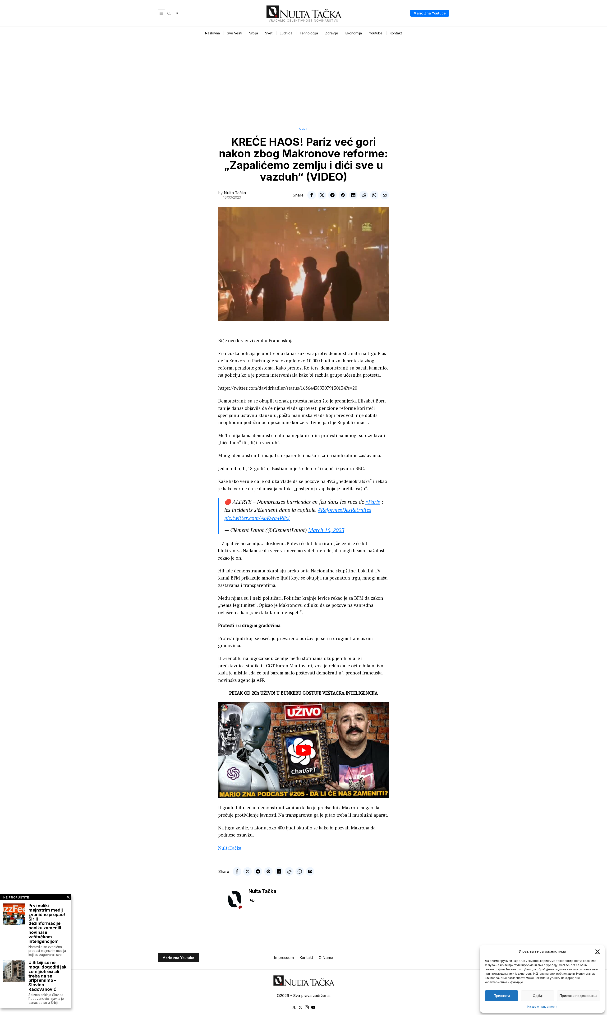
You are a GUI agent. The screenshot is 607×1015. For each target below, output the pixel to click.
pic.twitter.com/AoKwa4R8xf (257, 518)
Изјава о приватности (542, 1006)
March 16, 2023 (326, 530)
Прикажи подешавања (578, 995)
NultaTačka (229, 848)
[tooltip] (311, 195)
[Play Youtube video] (303, 750)
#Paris (372, 501)
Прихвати (501, 995)
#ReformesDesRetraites (344, 510)
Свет (303, 129)
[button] (597, 951)
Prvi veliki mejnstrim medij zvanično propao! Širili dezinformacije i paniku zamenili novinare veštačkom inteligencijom (46, 923)
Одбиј (538, 995)
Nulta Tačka (235, 192)
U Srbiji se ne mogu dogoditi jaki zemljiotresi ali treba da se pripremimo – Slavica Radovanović (48, 976)
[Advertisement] (303, 75)
